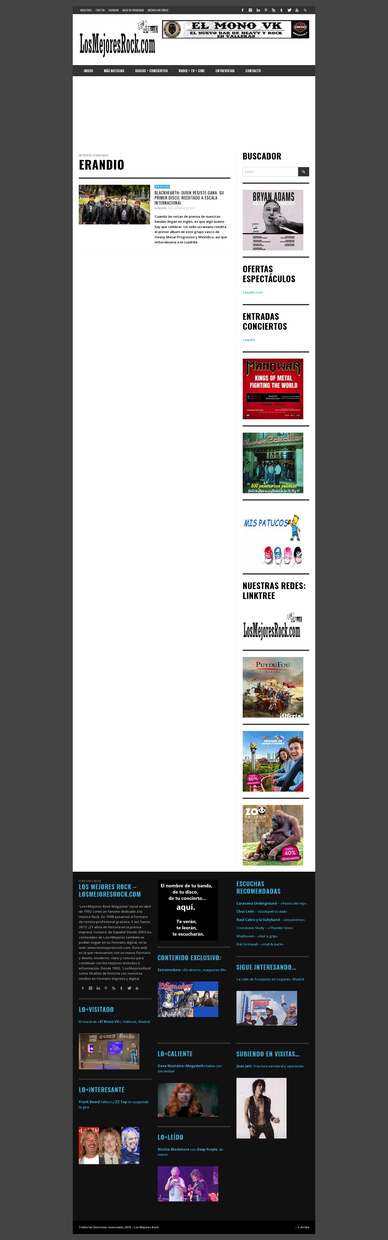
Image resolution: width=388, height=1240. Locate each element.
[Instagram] (250, 10)
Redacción (160, 208)
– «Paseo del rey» (271, 903)
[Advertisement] (194, 113)
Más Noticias (162, 186)
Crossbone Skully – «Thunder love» (264, 927)
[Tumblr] (281, 10)
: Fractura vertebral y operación (270, 1066)
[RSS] (273, 10)
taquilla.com (253, 292)
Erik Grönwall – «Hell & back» (260, 944)
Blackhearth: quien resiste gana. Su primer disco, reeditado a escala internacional (189, 197)
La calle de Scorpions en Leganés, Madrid (270, 979)
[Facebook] (243, 10)
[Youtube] (297, 10)
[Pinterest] (266, 10)
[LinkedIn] (258, 10)
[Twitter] (289, 10)
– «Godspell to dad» (261, 911)
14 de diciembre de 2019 (181, 208)
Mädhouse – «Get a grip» (257, 936)
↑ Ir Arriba (302, 1227)
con (177, 1149)
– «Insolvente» (270, 919)
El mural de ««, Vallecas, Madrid (114, 1021)
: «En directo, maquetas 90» (192, 969)
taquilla (249, 339)
